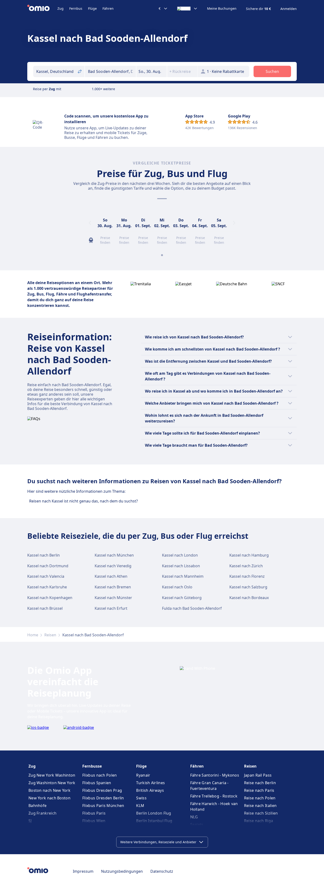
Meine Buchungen (221, 8)
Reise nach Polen (260, 798)
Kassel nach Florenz (247, 576)
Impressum (83, 871)
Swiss (141, 798)
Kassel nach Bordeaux (249, 597)
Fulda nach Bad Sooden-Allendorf (192, 608)
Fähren (108, 8)
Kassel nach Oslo (177, 587)
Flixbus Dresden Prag (102, 790)
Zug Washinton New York (51, 782)
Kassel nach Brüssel (45, 608)
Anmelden (288, 9)
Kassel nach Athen (111, 576)
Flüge (92, 8)
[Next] (234, 223)
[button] (151, 71)
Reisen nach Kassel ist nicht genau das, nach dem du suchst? (83, 501)
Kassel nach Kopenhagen (49, 597)
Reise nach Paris (259, 790)
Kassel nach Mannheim (183, 576)
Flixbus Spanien (96, 782)
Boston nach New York (49, 790)
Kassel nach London (180, 555)
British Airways (150, 790)
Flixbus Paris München (103, 805)
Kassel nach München (114, 555)
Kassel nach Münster (113, 597)
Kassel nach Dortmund (47, 565)
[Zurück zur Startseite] (42, 8)
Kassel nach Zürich (246, 565)
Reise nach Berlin (260, 782)
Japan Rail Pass (258, 775)
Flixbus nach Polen (99, 775)
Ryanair (143, 775)
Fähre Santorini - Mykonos (214, 775)
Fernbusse (92, 766)
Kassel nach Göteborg (182, 597)
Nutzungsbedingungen (122, 871)
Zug (60, 8)
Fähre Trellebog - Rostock (214, 796)
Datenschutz (161, 871)
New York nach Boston (49, 798)
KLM (140, 805)
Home (32, 635)
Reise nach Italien (260, 805)
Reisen (50, 635)
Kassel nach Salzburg (248, 587)
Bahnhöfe (37, 805)
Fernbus (75, 8)
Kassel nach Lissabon (181, 565)
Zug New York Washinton (51, 775)
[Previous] (90, 223)
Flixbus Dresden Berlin (103, 798)
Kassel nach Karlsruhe (47, 587)
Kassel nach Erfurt (111, 608)
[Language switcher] (187, 8)
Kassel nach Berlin (43, 555)
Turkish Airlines (150, 782)
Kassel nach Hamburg (249, 555)
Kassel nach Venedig (113, 565)
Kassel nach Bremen (113, 587)
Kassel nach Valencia (45, 576)
